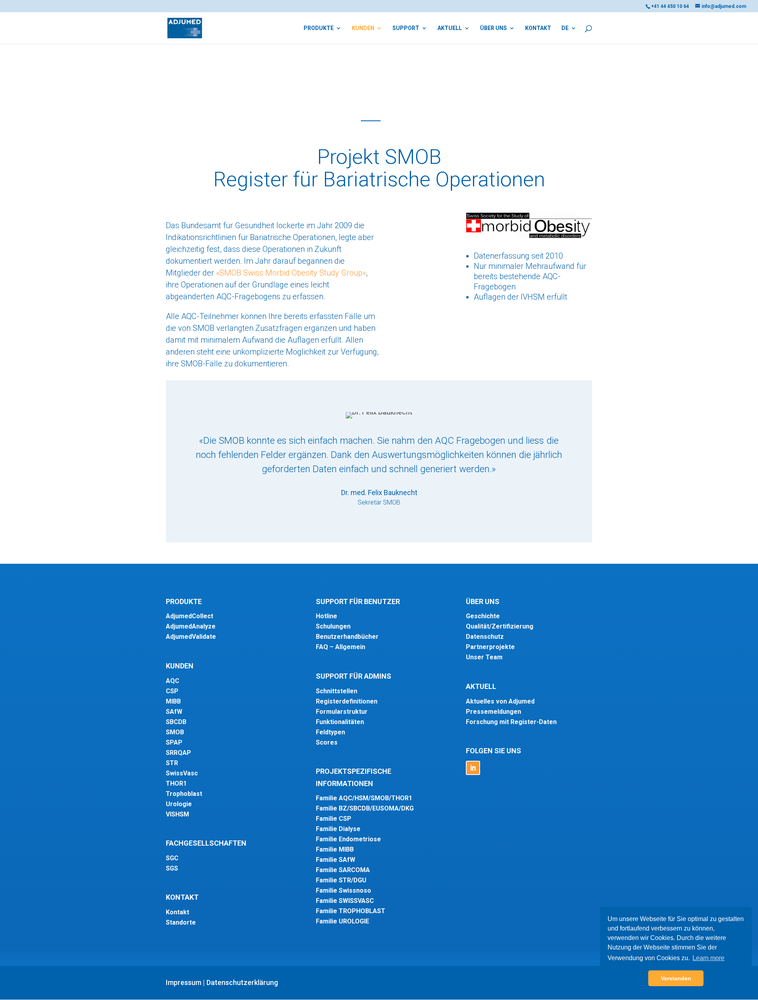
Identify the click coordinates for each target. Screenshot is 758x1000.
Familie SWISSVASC (345, 900)
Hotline (326, 616)
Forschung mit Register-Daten (511, 722)
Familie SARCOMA (343, 870)
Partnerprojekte (490, 647)
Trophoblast (184, 793)
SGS (172, 868)
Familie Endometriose (348, 839)
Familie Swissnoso (343, 890)
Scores (327, 742)
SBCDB (176, 722)
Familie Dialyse (338, 829)
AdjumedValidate (191, 636)
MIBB (173, 701)
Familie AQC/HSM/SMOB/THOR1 (364, 798)
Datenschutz (485, 636)
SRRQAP (178, 752)
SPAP (174, 742)
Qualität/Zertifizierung (499, 626)
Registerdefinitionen (346, 701)
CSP (172, 691)
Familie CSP (333, 818)
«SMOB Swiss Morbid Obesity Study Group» (291, 273)
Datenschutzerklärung (242, 982)
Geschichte (483, 616)
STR (172, 763)
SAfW (174, 711)
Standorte (181, 922)
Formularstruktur (342, 711)
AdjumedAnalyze (191, 626)
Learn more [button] (708, 958)
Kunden (363, 28)
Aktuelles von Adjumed (500, 701)
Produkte (319, 28)
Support (405, 28)
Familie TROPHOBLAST (350, 911)
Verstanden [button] (676, 978)
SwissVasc (182, 773)
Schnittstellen (336, 691)
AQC (172, 681)
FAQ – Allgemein (340, 647)
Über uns (493, 28)
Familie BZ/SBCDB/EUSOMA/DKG (365, 808)
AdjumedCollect (189, 616)
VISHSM (177, 814)
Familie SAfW (335, 859)
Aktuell (449, 28)
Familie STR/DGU (341, 880)
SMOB (175, 732)
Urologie (179, 804)
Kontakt (538, 28)
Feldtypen (330, 732)
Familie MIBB (335, 849)
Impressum (183, 982)
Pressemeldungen (493, 711)
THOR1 (176, 783)
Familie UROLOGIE (342, 921)
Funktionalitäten (340, 722)
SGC (172, 858)
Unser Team (484, 657)
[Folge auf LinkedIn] (473, 768)
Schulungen (333, 626)
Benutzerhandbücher (347, 636)
